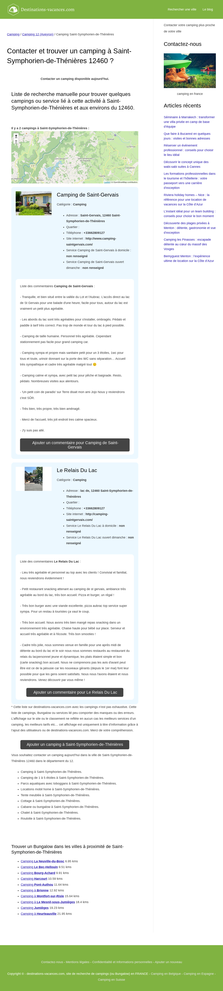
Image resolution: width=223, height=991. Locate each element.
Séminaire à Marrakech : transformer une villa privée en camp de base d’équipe (189, 121)
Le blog (208, 9)
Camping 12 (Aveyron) (37, 34)
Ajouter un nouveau (168, 962)
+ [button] (16, 136)
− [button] (16, 141)
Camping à (35, 890)
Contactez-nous (52, 962)
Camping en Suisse (111, 979)
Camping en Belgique (166, 973)
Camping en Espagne (199, 973)
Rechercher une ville (182, 9)
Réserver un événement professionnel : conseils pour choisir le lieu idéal (188, 150)
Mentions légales (77, 962)
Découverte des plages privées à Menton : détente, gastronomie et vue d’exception (190, 227)
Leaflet (107, 182)
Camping (13, 34)
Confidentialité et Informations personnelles (122, 962)
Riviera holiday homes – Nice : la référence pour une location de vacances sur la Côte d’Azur (186, 199)
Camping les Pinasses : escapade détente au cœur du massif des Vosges (187, 244)
